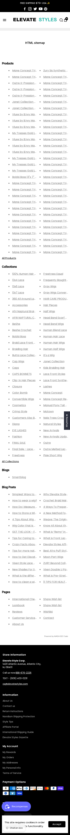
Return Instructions (13, 711)
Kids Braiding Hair (54, 368)
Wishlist (48, 612)
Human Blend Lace (55, 330)
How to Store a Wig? (25, 513)
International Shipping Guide (18, 732)
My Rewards (9, 752)
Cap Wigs (18, 361)
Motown (48, 411)
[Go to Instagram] (30, 9)
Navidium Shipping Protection (19, 716)
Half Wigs (49, 311)
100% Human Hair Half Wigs (29, 274)
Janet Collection (53, 361)
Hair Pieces (50, 305)
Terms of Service (12, 773)
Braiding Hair (20, 349)
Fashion (17, 436)
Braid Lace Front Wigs (26, 343)
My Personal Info (12, 767)
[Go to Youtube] (41, 9)
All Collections (10, 461)
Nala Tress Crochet (55, 418)
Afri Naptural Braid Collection (30, 311)
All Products (9, 258)
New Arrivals (51, 430)
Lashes (47, 386)
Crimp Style (19, 411)
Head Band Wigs (53, 324)
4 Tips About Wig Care (26, 519)
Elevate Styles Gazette (15, 737)
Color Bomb (20, 393)
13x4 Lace (18, 280)
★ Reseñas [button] (67, 420)
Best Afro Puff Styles (56, 551)
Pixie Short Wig (52, 455)
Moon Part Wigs (53, 557)
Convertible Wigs (23, 399)
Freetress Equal (53, 274)
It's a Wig (49, 355)
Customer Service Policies (28, 618)
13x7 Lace (18, 292)
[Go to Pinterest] (45, 9)
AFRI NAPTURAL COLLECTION (30, 318)
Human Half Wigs (54, 349)
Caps (15, 368)
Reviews (17, 612)
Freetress (18, 455)
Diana (16, 424)
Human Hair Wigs (54, 343)
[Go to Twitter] (35, 9)
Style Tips (8, 721)
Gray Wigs (49, 286)
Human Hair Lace (54, 336)
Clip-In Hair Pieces (23, 380)
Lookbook (18, 605)
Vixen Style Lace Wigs (25, 563)
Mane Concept (53, 393)
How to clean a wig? (25, 582)
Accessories (20, 305)
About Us (18, 624)
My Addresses (10, 762)
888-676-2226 (23, 672)
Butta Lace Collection (26, 355)
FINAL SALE (19, 443)
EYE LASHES (19, 430)
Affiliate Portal (11, 727)
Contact (48, 618)
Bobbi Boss (19, 336)
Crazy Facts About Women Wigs (32, 544)
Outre (47, 443)
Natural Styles (52, 424)
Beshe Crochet (21, 330)
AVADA (56, 636)
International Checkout (27, 599)
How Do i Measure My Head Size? (33, 507)
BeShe (16, 324)
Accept (56, 824)
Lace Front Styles (54, 374)
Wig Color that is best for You (30, 525)
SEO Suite (64, 636)
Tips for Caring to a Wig (27, 538)
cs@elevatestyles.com (15, 683)
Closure (17, 386)
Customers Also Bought (27, 418)
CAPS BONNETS (22, 374)
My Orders (8, 757)
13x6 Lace (18, 286)
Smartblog (19, 477)
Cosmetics (19, 405)
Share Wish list (52, 599)
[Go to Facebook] (25, 9)
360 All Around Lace (24, 299)
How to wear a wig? (24, 500)
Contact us (9, 706)
